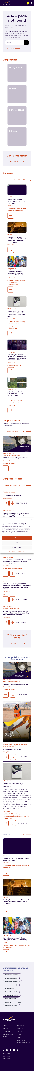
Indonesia (19, 210)
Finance (5, 453)
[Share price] (28, 3)
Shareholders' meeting (11, 608)
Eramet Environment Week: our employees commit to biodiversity (15, 273)
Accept (17, 538)
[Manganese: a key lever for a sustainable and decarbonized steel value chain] (17, 301)
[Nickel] (17, 94)
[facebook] (10, 1050)
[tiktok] (17, 1050)
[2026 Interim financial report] (17, 721)
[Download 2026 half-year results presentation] (13, 695)
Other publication (9, 493)
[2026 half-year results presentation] (17, 444)
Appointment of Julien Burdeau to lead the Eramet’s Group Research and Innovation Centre (17, 561)
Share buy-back (8, 746)
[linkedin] (3, 1050)
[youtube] (14, 1050)
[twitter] (7, 1050)
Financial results (9, 463)
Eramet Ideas (8, 569)
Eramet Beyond (14, 208)
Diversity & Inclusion (15, 365)
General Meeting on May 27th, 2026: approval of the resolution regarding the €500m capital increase (16, 612)
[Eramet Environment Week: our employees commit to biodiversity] (17, 261)
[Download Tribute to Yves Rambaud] (12, 503)
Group (9, 197)
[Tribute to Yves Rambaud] (6, 503)
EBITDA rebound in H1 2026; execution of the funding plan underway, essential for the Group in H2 (17, 514)
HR (12, 234)
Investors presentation (11, 455)
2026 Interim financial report (13, 749)
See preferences (17, 547)
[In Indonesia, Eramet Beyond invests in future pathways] (17, 189)
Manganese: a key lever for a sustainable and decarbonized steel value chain (16, 313)
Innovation (12, 403)
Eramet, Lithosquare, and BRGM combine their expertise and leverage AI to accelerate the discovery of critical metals (17, 586)
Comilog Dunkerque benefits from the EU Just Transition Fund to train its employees (16, 239)
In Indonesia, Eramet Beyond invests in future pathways (16, 201)
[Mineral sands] (17, 115)
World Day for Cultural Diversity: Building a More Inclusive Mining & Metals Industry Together (16, 357)
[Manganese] (17, 73)
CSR (8, 234)
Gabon (23, 401)
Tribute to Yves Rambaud (12, 495)
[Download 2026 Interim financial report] (13, 757)
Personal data (20, 551)
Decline (17, 542)
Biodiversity (12, 282)
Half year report (9, 745)
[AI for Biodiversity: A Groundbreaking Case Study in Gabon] (17, 382)
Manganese (12, 328)
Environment (13, 284)
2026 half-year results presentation (15, 458)
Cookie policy (12, 551)
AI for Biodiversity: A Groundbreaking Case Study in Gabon (15, 393)
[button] (31, 520)
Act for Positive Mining (16, 280)
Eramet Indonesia (22, 865)
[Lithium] (17, 136)
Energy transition (14, 326)
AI (9, 401)
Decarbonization (14, 324)
